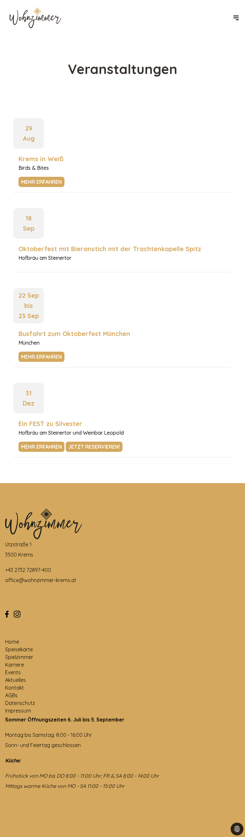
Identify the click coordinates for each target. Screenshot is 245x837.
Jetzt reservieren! (94, 447)
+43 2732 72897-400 (28, 570)
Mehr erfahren (41, 182)
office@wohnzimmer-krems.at (40, 580)
